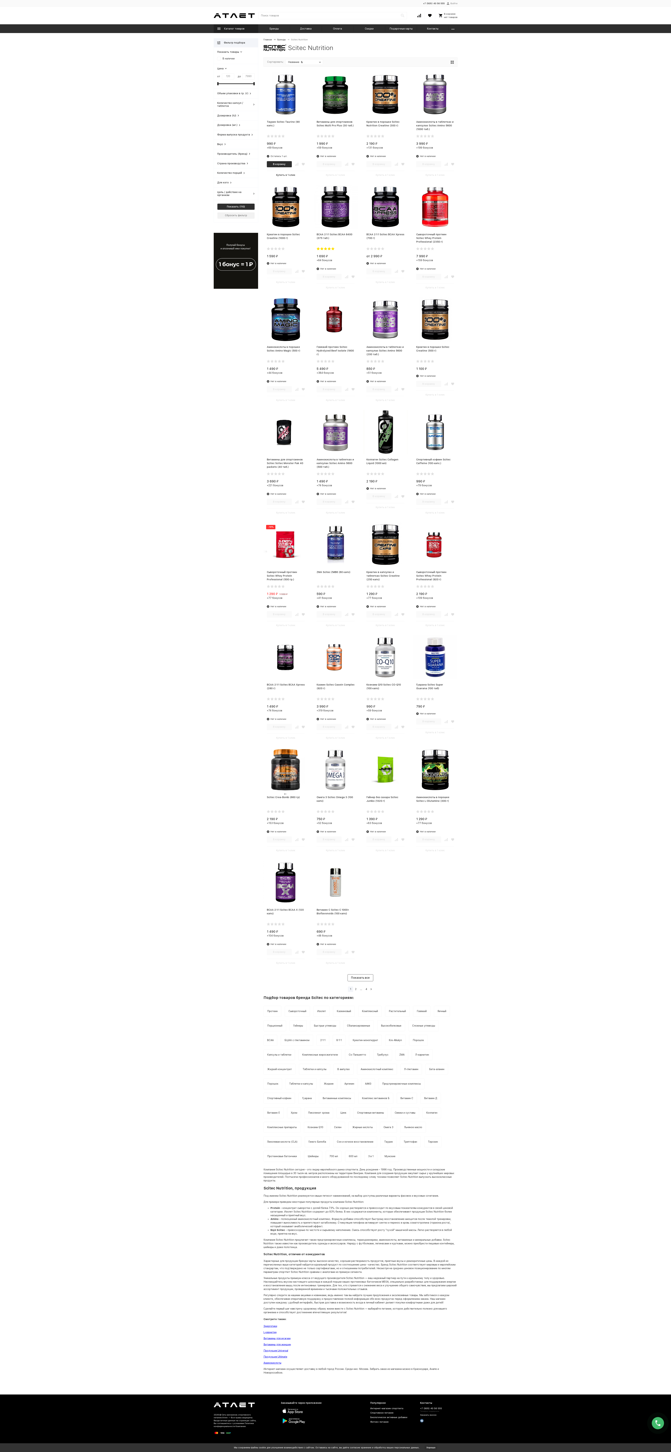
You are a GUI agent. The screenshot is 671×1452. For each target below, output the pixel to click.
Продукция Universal (276, 1350)
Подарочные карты (401, 28)
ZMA (402, 1054)
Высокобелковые (391, 1025)
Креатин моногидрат (365, 1040)
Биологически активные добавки (388, 1417)
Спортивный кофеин (279, 1098)
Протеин (272, 1011)
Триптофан (410, 1141)
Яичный (442, 1011)
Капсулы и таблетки (279, 1054)
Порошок (418, 1040)
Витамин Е (273, 1112)
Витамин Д (430, 1098)
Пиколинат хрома (318, 1112)
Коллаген (431, 1112)
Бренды (274, 28)
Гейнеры (298, 1025)
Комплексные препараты (282, 1127)
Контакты (432, 28)
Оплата (337, 28)
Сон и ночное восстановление (355, 1141)
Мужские (389, 1156)
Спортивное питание (382, 1412)
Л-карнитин (422, 1054)
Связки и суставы (405, 1112)
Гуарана (307, 1098)
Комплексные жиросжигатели (320, 1054)
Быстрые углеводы (325, 1025)
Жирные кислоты (362, 1127)
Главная (268, 39)
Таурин (388, 1141)
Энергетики (270, 1326)
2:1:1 (323, 1040)
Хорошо (430, 1447)
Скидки (369, 28)
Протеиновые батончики (282, 1156)
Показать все (360, 977)
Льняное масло (413, 1127)
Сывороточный (297, 1011)
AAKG (368, 1083)
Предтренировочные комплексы (401, 1083)
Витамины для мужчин (277, 1338)
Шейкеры (313, 1156)
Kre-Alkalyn (395, 1040)
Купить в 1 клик (285, 175)
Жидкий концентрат (279, 1069)
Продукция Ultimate (275, 1356)
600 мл (353, 1156)
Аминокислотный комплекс (377, 1069)
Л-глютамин (411, 1069)
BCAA (270, 1040)
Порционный (274, 1025)
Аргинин (349, 1083)
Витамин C (406, 1098)
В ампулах (343, 1069)
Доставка (306, 28)
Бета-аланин (436, 1069)
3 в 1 (371, 1156)
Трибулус (382, 1054)
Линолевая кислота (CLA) (282, 1141)
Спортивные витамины (370, 1112)
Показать (233, 206)
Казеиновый (344, 1011)
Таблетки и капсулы (314, 1069)
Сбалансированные (358, 1025)
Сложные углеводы (423, 1025)
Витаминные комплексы (337, 1098)
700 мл (333, 1156)
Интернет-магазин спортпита (386, 1408)
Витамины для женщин (277, 1344)
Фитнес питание (379, 1422)
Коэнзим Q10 (315, 1127)
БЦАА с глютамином (296, 1040)
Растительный (397, 1011)
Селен (337, 1127)
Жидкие (329, 1083)
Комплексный (370, 1011)
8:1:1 (339, 1040)
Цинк (343, 1112)
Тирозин (433, 1141)
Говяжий (422, 1011)
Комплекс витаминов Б (375, 1098)
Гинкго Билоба (317, 1141)
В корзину (279, 164)
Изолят (321, 1011)
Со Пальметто (357, 1054)
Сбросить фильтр (236, 215)
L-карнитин (270, 1332)
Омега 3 (388, 1127)
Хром (294, 1112)
